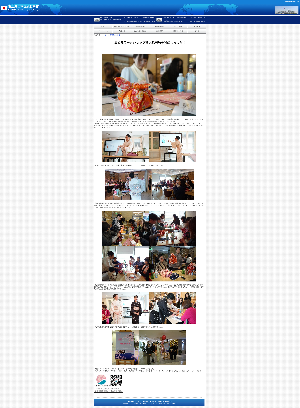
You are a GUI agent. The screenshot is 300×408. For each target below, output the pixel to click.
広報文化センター (116, 35)
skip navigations (290, 1)
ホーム (104, 35)
